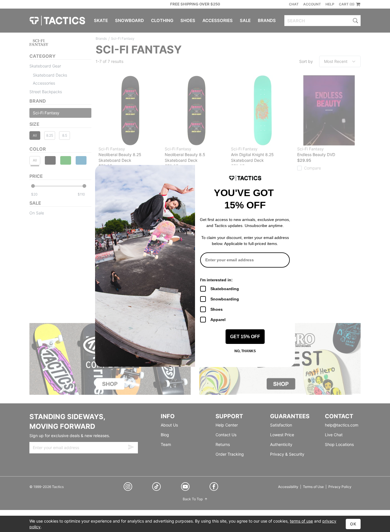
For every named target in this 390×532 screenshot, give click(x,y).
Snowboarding (224, 299)
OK (353, 523)
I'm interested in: (216, 280)
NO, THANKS (245, 351)
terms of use (301, 521)
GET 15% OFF (245, 336)
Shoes (216, 309)
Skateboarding (224, 288)
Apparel (218, 319)
